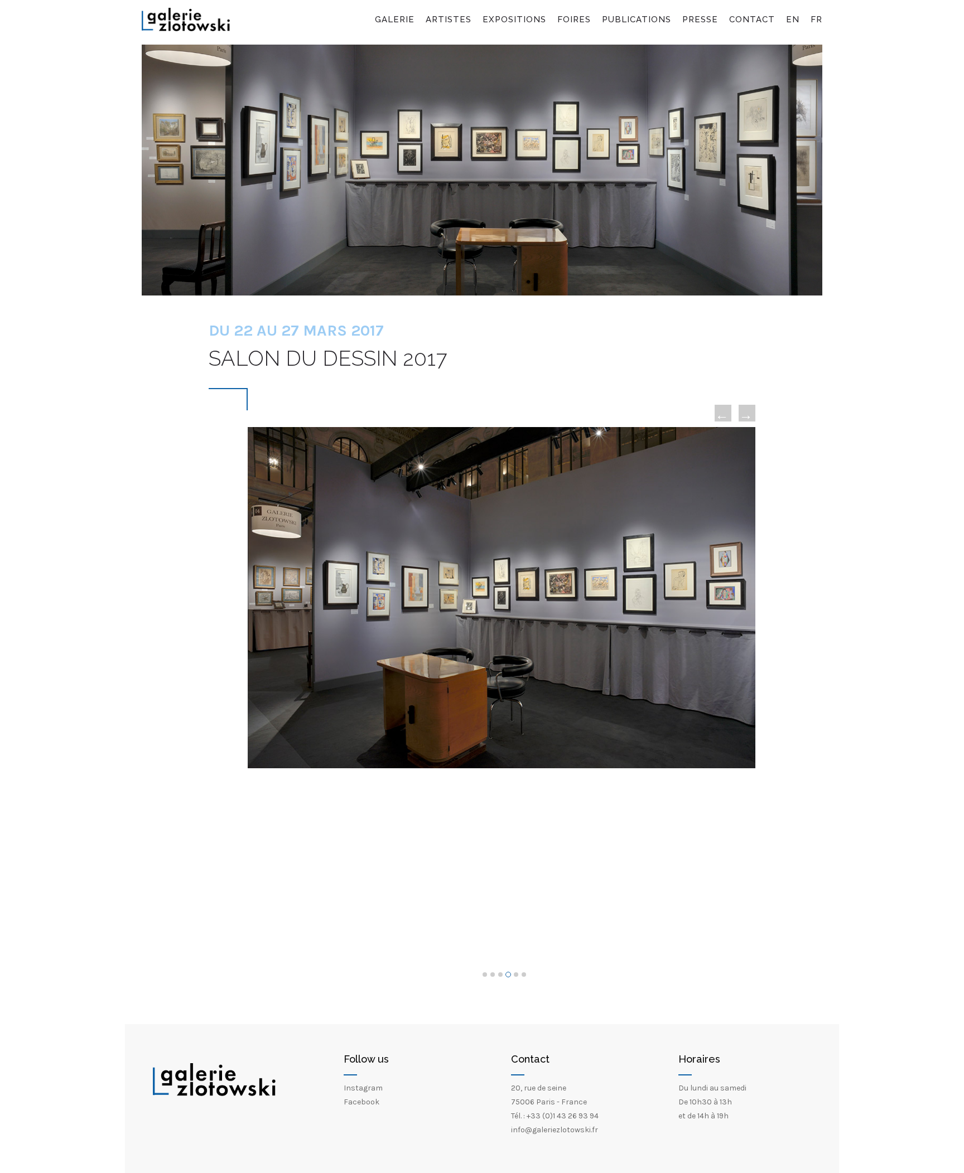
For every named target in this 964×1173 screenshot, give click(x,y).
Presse (700, 19)
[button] (723, 413)
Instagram (363, 1088)
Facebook (361, 1102)
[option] (501, 597)
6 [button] (524, 974)
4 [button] (508, 974)
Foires (574, 19)
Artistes (448, 19)
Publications (636, 19)
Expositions (514, 19)
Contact (752, 19)
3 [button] (500, 974)
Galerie (394, 19)
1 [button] (485, 974)
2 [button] (492, 974)
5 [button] (516, 974)
